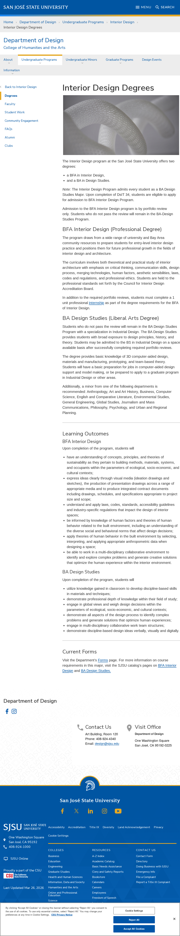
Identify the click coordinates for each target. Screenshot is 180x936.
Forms (103, 660)
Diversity (108, 827)
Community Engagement (21, 121)
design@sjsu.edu (107, 743)
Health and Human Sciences (65, 877)
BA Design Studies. (96, 671)
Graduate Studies (59, 872)
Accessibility (56, 827)
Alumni (10, 137)
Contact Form (144, 856)
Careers (97, 887)
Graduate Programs (119, 60)
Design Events (152, 60)
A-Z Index (98, 856)
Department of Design (38, 22)
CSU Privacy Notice (61, 914)
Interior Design (122, 22)
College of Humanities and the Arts (34, 47)
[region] (90, 919)
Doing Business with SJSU (152, 866)
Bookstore (98, 877)
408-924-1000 (20, 847)
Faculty (10, 104)
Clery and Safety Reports (108, 872)
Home (8, 22)
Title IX (94, 827)
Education (54, 861)
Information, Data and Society (66, 882)
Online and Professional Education (62, 894)
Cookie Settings (58, 836)
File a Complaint (146, 877)
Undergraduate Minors (81, 60)
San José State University (36, 7)
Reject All (134, 919)
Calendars (98, 882)
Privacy (158, 827)
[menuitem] (9, 60)
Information (12, 70)
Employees (99, 893)
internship (96, 303)
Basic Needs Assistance (107, 866)
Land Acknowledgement (134, 827)
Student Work (15, 112)
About (8, 60)
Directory (141, 861)
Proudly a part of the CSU (22, 870)
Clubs (9, 146)
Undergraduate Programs (83, 22)
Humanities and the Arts (63, 887)
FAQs (8, 129)
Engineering (55, 866)
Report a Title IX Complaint (153, 882)
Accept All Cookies (134, 928)
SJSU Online (19, 858)
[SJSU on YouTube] (118, 811)
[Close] (174, 919)
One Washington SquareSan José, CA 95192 (26, 839)
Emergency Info (145, 872)
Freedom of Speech (104, 898)
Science (52, 901)
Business (53, 856)
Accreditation (76, 827)
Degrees (11, 96)
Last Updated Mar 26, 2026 (24, 888)
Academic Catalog (103, 861)
